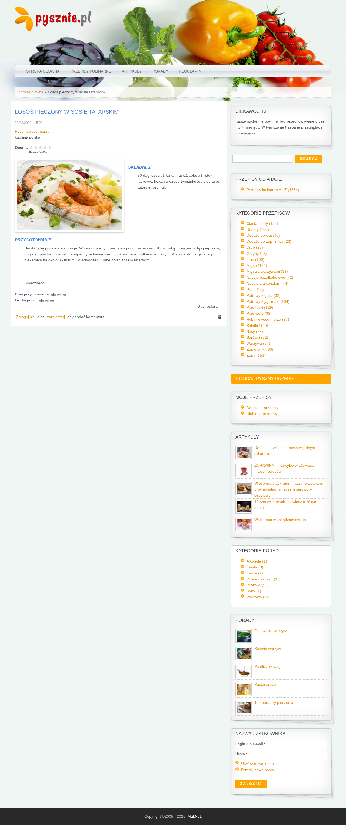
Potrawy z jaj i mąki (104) (268, 301)
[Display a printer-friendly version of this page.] (219, 317)
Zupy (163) (256, 355)
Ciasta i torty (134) (262, 223)
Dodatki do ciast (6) (263, 235)
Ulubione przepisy (262, 414)
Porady (160, 71)
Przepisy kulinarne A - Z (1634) (273, 190)
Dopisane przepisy (262, 408)
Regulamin (190, 71)
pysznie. (64, 17)
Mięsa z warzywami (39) (267, 271)
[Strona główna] (24, 30)
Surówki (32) (257, 337)
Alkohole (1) (257, 561)
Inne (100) (255, 259)
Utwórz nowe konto (257, 764)
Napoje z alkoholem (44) (267, 283)
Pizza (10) (255, 289)
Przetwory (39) (259, 313)
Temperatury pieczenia (273, 703)
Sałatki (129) (257, 325)
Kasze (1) (255, 573)
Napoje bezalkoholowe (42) (270, 277)
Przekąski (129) (260, 307)
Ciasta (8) (255, 567)
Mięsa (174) (257, 265)
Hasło (241, 754)
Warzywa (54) (258, 343)
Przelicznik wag (267, 667)
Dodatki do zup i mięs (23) (269, 241)
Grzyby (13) (257, 253)
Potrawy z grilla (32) (264, 295)
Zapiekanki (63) (260, 349)
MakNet (194, 816)
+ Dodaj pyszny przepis (264, 378)
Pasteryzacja (265, 684)
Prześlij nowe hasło (257, 770)
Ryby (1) (254, 591)
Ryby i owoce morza (32, 131)
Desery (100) (258, 229)
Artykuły (132, 71)
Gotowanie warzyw (270, 631)
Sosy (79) (255, 331)
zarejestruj (56, 317)
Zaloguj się (25, 317)
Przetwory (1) (258, 585)
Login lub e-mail (250, 744)
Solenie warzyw (267, 649)
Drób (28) (255, 247)
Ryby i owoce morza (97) (268, 319)
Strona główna (42, 71)
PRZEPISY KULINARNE (90, 71)
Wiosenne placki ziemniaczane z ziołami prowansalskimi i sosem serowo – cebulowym (288, 489)
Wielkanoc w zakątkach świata (280, 520)
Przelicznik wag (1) (263, 579)
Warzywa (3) (257, 597)
